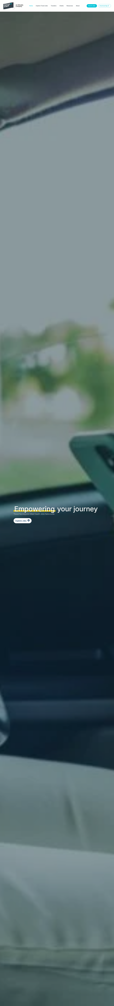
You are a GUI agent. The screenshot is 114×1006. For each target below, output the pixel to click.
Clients (61, 6)
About (77, 6)
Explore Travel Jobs (42, 6)
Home (31, 6)
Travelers (53, 6)
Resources (70, 6)
